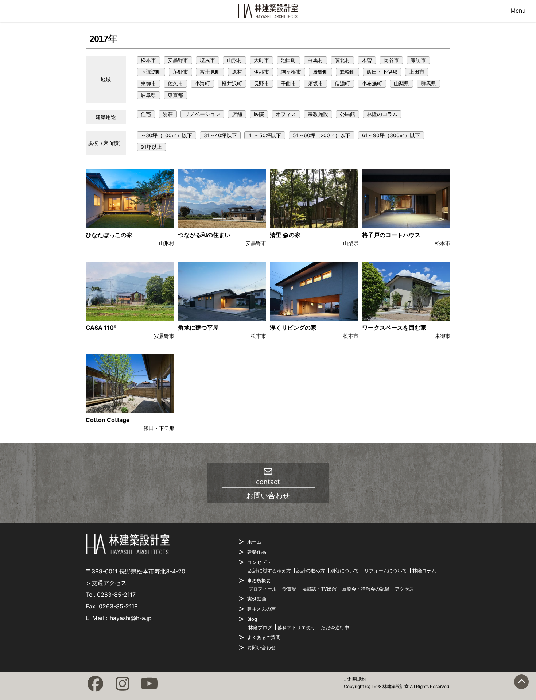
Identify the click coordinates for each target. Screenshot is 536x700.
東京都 (175, 95)
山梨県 (401, 83)
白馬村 (315, 60)
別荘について (344, 570)
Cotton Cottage (108, 420)
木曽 (367, 60)
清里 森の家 (285, 235)
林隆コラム (424, 570)
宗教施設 (318, 114)
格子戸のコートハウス (391, 235)
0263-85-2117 (116, 594)
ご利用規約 (355, 679)
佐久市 (175, 83)
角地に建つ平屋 (198, 327)
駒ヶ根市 (291, 72)
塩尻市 (207, 60)
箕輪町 (347, 72)
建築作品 (256, 552)
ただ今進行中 (335, 627)
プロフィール (262, 589)
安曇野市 (178, 60)
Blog (252, 619)
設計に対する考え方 (269, 570)
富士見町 (210, 72)
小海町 (202, 83)
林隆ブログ (260, 627)
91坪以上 (151, 147)
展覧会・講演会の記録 (365, 589)
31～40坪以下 (220, 135)
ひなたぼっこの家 (109, 235)
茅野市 (180, 72)
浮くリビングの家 (293, 327)
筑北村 (342, 60)
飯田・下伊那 (382, 72)
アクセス (404, 589)
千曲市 (288, 83)
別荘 (168, 114)
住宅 (146, 114)
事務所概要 (259, 580)
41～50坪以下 (264, 135)
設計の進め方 (310, 570)
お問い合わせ (261, 647)
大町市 (261, 60)
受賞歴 (289, 589)
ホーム (254, 542)
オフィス (286, 114)
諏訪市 (418, 60)
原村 (237, 72)
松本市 (148, 60)
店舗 (237, 114)
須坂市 (315, 83)
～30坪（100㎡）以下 (166, 135)
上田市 (416, 72)
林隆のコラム (382, 114)
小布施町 (372, 83)
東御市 (148, 83)
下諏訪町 (151, 72)
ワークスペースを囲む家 (394, 327)
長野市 (261, 83)
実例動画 (256, 599)
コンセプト (259, 562)
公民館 (347, 114)
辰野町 (320, 72)
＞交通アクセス (106, 583)
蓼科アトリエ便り (296, 627)
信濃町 (342, 83)
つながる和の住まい (204, 235)
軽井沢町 (232, 83)
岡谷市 (391, 60)
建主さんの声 (261, 609)
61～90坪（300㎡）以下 (391, 135)
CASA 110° (101, 327)
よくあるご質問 (263, 637)
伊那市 (261, 72)
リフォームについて (385, 570)
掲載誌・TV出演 (319, 589)
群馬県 (428, 83)
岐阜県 (148, 95)
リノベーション (202, 114)
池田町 (288, 60)
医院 (259, 114)
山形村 (234, 60)
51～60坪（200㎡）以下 (321, 135)
